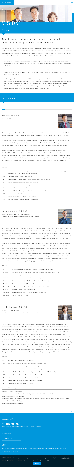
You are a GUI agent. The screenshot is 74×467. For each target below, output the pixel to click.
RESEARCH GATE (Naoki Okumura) (12, 452)
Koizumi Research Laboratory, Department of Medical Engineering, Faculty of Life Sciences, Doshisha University (34, 448)
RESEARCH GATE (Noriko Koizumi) (12, 450)
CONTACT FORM (9, 438)
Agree (37, 464)
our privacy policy (66, 458)
